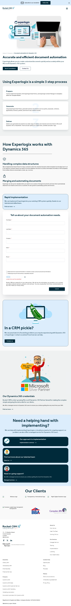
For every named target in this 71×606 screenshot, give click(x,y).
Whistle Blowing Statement (50, 580)
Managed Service (54, 542)
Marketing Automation (8, 592)
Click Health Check (54, 554)
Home (4, 53)
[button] (66, 8)
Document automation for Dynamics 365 (13, 595)
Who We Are (53, 528)
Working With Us (54, 534)
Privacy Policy (20, 285)
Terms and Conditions (48, 576)
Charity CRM (6, 562)
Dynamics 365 (6, 580)
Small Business (6, 569)
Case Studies (46, 562)
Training (52, 545)
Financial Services (7, 572)
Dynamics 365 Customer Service (11, 586)
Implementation (54, 548)
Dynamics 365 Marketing (9, 589)
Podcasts (45, 569)
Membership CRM (7, 565)
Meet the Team (54, 531)
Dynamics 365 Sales (8, 583)
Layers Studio (12, 603)
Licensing (52, 551)
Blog (44, 565)
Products (10, 53)
